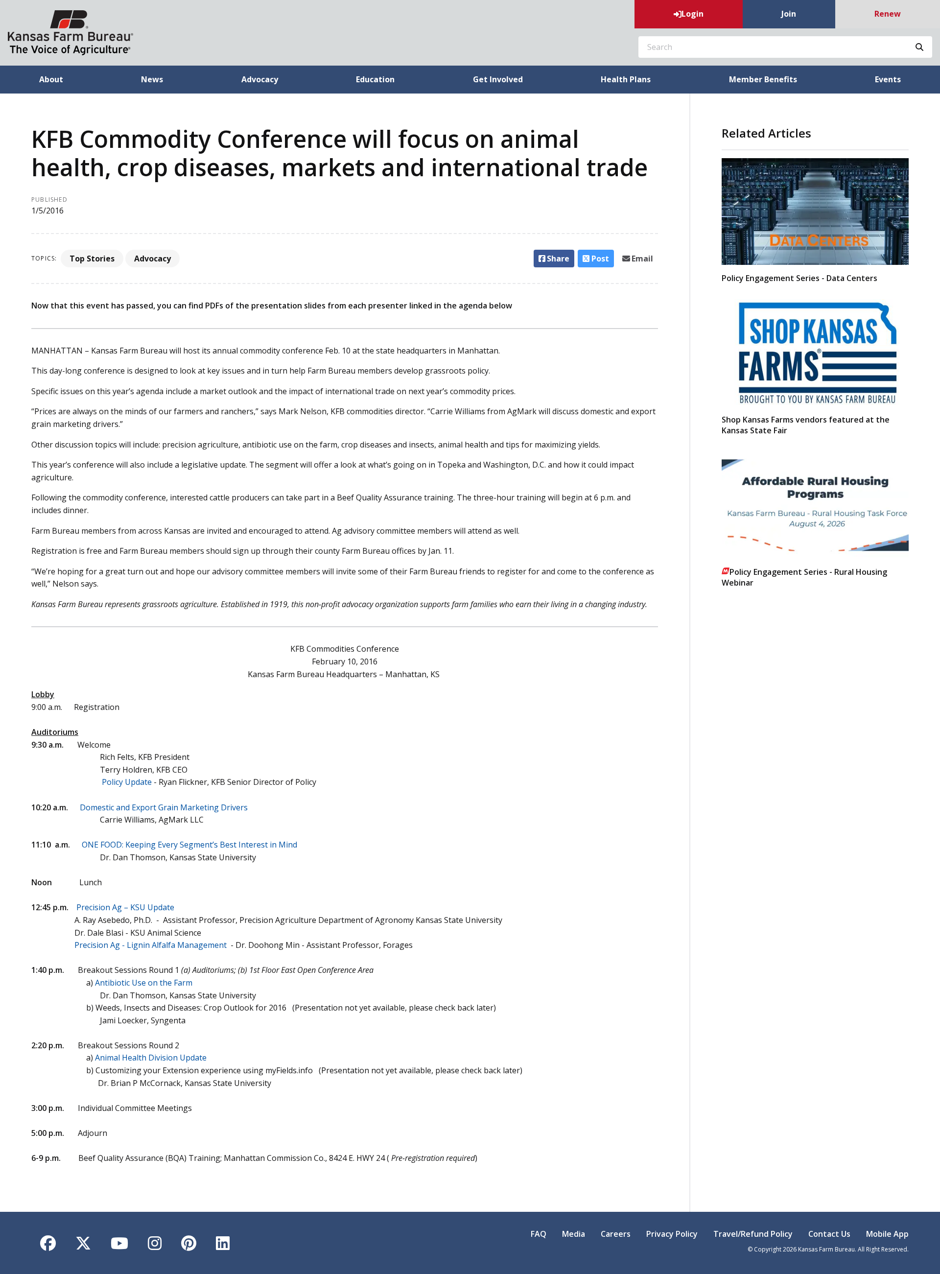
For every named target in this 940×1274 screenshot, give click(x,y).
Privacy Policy (672, 1233)
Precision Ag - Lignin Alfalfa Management (151, 945)
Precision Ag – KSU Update (125, 907)
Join (788, 13)
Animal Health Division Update (151, 1057)
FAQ (538, 1233)
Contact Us (829, 1233)
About (51, 79)
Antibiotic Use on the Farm (143, 982)
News (152, 79)
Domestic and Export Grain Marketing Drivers (164, 807)
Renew (887, 13)
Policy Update (127, 782)
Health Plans (626, 79)
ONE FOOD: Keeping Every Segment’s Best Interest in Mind (189, 844)
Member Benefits (763, 79)
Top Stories (92, 258)
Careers (616, 1233)
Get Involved (498, 79)
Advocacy (259, 79)
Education (375, 79)
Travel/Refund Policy (753, 1233)
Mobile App (887, 1233)
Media (573, 1233)
